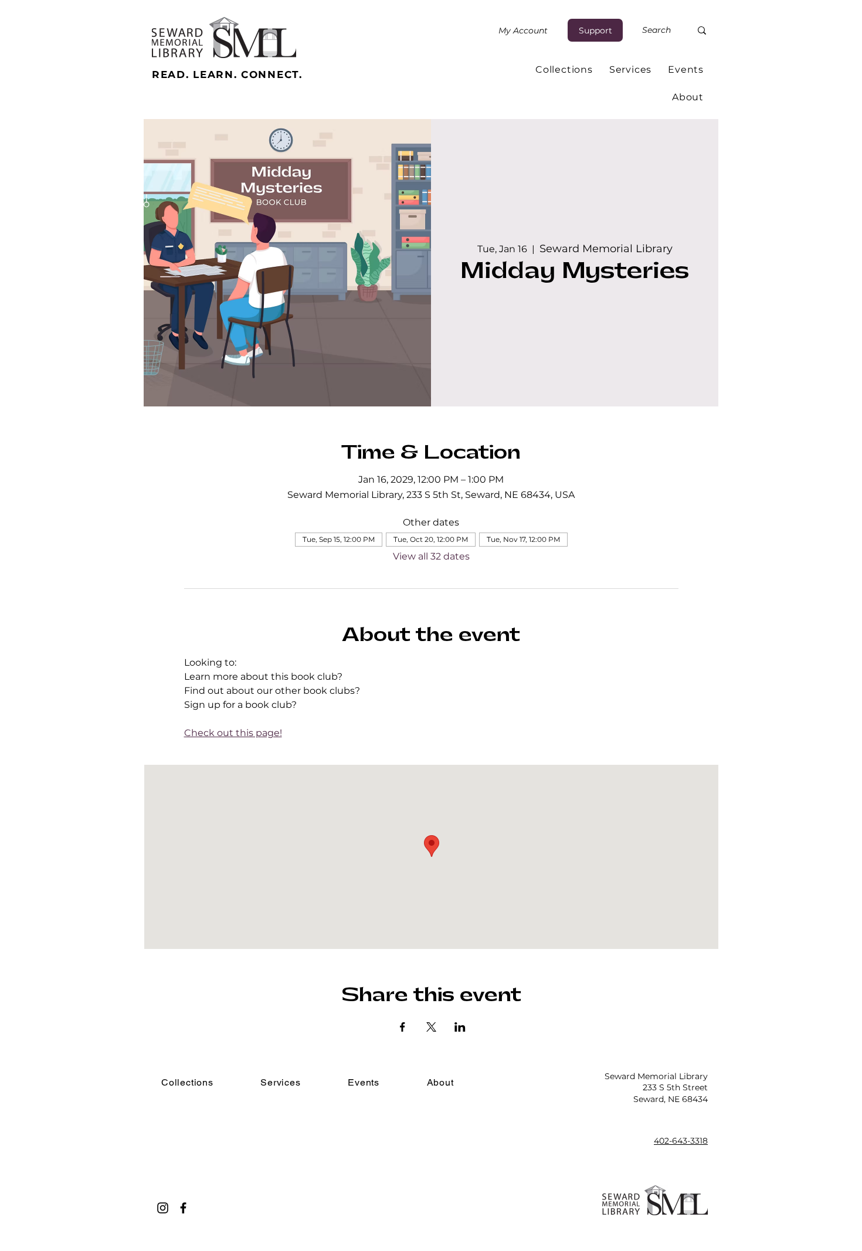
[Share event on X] (431, 1027)
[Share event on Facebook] (402, 1027)
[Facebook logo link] (183, 1208)
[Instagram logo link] (162, 1208)
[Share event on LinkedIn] (460, 1027)
